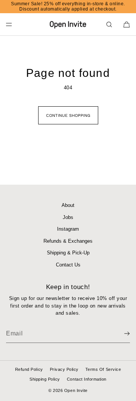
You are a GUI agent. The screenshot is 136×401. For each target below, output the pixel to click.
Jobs (68, 217)
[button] (109, 24)
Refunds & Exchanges (68, 241)
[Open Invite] (68, 24)
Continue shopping (68, 115)
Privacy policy (64, 369)
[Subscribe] (120, 333)
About (68, 205)
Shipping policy (44, 379)
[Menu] (15, 24)
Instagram (68, 229)
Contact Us (68, 265)
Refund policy (29, 369)
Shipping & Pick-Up (68, 253)
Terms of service (103, 369)
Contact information (87, 379)
